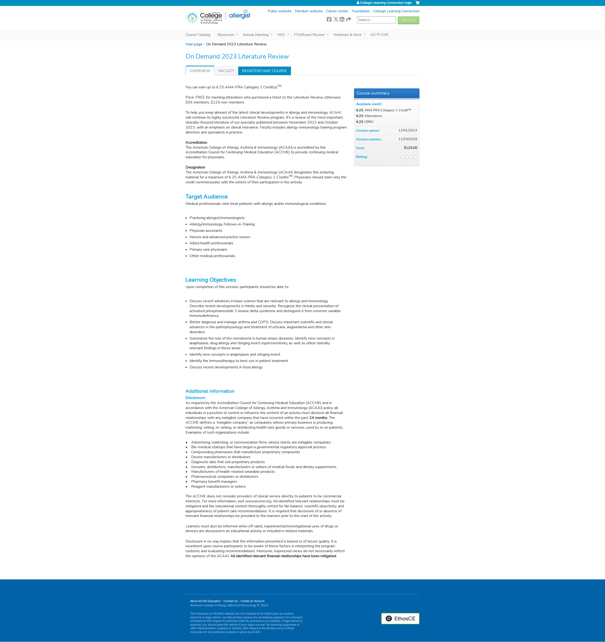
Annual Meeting (255, 34)
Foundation (361, 11)
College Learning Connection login (386, 2)
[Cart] (417, 4)
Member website (309, 11)
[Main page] (218, 17)
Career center (337, 11)
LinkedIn (342, 19)
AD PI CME (379, 34)
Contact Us (231, 601)
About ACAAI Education (205, 601)
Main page (194, 44)
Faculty (226, 70)
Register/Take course (264, 70)
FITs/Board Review (309, 34)
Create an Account (252, 601)
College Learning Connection (396, 11)
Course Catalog (198, 34)
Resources (225, 34)
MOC (281, 34)
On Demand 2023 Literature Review (236, 44)
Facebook (329, 19)
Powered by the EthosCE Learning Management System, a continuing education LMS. (400, 618)
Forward (348, 19)
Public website (280, 11)
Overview (200, 70)
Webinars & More (347, 34)
